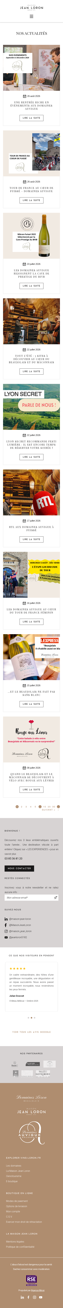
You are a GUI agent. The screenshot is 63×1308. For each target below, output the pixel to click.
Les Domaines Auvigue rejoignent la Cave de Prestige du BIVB (31, 273)
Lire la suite (31, 118)
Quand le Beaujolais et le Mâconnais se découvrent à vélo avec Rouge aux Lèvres (31, 777)
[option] (31, 987)
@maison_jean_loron (20, 931)
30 (53, 807)
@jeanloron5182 (18, 937)
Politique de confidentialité (20, 1246)
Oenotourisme (13, 1176)
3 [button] (34, 1018)
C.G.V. (9, 1216)
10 (44, 807)
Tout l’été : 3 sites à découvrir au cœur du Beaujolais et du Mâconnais (31, 359)
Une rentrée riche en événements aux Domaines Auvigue (31, 105)
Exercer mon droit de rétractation (24, 1221)
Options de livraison (16, 1206)
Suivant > (48, 810)
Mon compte (13, 1211)
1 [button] (28, 1018)
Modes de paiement (17, 1201)
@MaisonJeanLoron (20, 925)
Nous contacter (19, 868)
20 (49, 807)
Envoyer (55, 898)
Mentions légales (15, 1241)
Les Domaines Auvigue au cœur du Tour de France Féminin (31, 611)
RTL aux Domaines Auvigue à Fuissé (31, 528)
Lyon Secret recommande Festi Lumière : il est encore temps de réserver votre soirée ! (31, 444)
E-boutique (12, 1181)
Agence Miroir (38, 1290)
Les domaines (13, 1165)
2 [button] (31, 1018)
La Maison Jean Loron (18, 1170)
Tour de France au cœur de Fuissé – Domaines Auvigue (32, 189)
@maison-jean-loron (20, 919)
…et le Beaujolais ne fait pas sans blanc (31, 693)
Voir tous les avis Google (31, 1032)
